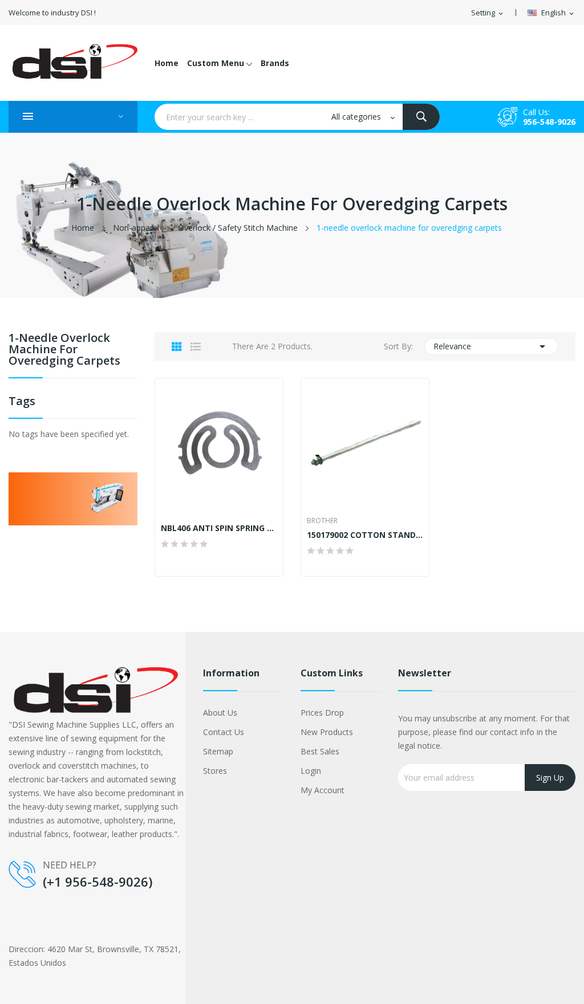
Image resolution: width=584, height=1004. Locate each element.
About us (220, 712)
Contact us (223, 732)
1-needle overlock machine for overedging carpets (64, 350)
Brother (322, 520)
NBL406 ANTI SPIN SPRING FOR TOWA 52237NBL (219, 528)
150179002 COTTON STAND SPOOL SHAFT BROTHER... (365, 535)
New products (327, 732)
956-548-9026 (549, 121)
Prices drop (322, 712)
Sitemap (218, 751)
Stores (215, 770)
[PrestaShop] (73, 497)
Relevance (491, 346)
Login (311, 770)
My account (322, 790)
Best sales (320, 751)
